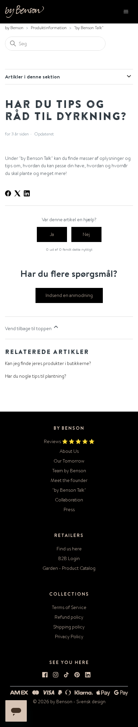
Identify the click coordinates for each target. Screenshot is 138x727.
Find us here (69, 548)
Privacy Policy (69, 636)
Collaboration (69, 499)
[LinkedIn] (27, 193)
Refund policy (69, 617)
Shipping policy (69, 626)
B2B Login (69, 558)
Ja (52, 234)
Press (69, 509)
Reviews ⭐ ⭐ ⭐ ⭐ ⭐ (69, 441)
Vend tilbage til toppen (29, 328)
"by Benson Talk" (88, 27)
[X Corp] (17, 193)
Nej (86, 234)
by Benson (14, 27)
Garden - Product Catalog (69, 568)
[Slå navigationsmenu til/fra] (126, 11)
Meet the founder (69, 480)
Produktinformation (49, 27)
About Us (69, 451)
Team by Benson (69, 470)
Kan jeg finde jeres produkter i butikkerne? (48, 363)
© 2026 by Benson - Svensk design (69, 701)
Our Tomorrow (69, 461)
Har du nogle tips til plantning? (35, 376)
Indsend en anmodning (69, 295)
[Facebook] (8, 193)
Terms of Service (69, 607)
